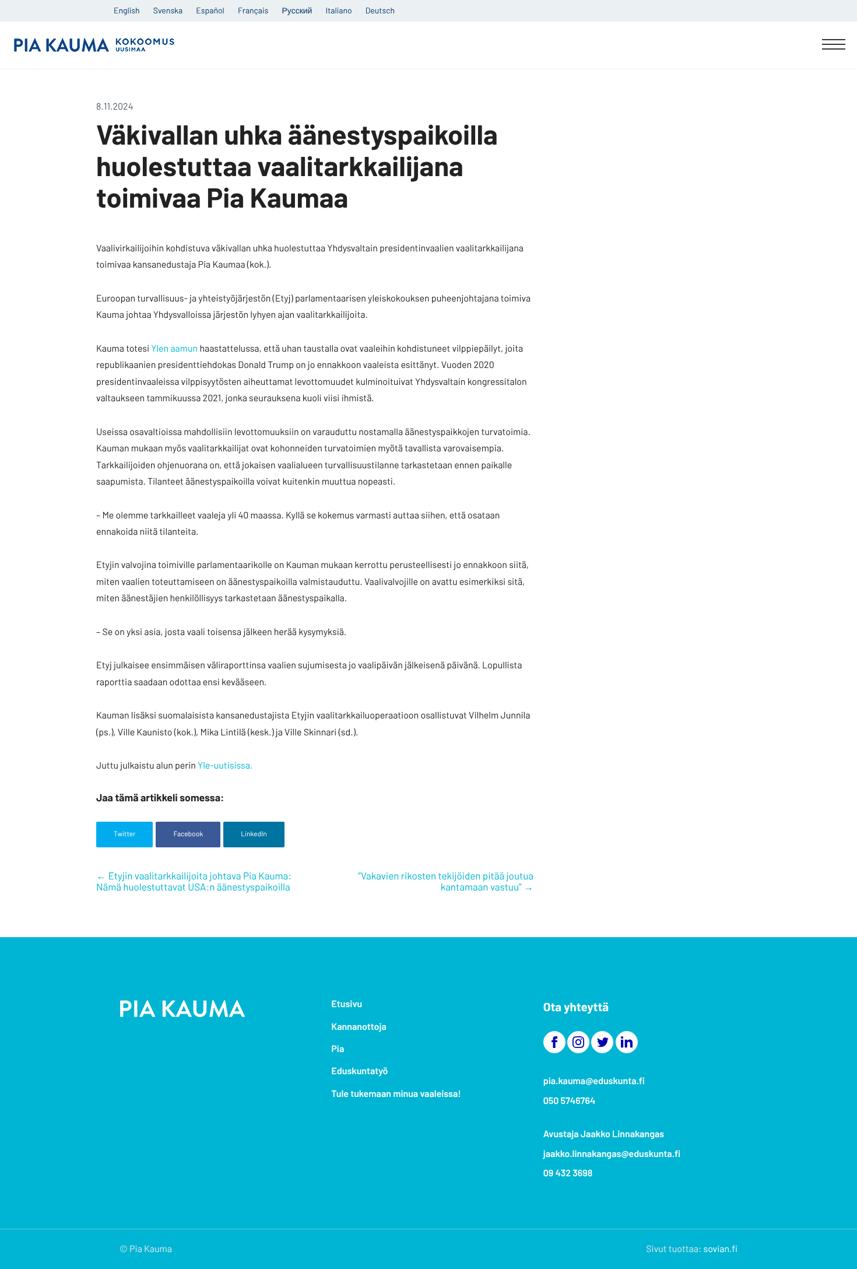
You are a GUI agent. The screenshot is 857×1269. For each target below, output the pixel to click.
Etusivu (346, 1003)
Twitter (124, 834)
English (127, 10)
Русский (297, 10)
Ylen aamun (174, 348)
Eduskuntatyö (359, 1071)
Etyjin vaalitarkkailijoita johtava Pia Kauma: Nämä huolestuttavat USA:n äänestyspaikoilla (193, 881)
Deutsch (380, 10)
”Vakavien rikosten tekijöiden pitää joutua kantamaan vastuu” (445, 881)
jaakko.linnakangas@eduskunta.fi (612, 1153)
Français (253, 10)
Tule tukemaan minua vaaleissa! (396, 1093)
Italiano (339, 10)
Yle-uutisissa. (226, 765)
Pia (337, 1048)
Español (210, 10)
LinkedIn (254, 834)
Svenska (167, 10)
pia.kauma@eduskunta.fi (594, 1080)
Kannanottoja (358, 1026)
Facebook (188, 834)
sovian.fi (720, 1248)
